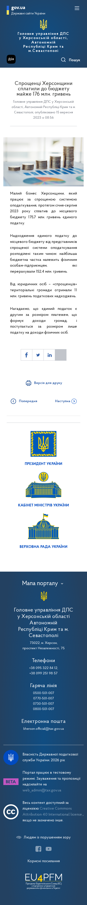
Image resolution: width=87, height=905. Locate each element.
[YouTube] (49, 849)
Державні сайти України (28, 13)
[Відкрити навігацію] (77, 8)
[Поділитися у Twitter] (38, 354)
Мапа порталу (40, 583)
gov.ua (18, 7)
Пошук (74, 60)
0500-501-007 (43, 693)
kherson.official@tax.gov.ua (43, 729)
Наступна (62, 401)
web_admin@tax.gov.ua (42, 790)
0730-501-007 (43, 704)
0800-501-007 (43, 709)
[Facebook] (38, 849)
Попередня (28, 401)
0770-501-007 (43, 698)
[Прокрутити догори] (79, 880)
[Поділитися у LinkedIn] (49, 354)
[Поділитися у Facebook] (26, 354)
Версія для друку (48, 383)
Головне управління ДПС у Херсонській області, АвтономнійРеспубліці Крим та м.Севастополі (43, 42)
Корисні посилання (43, 861)
